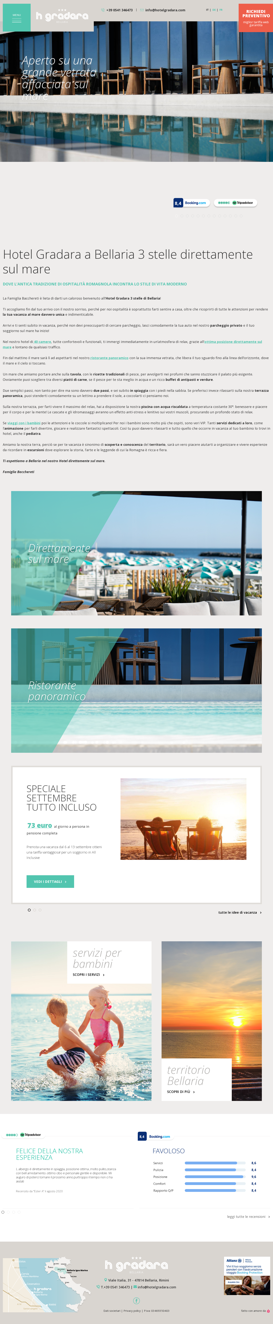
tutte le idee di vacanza (238, 912)
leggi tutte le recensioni (246, 1216)
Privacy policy (132, 1310)
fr (221, 10)
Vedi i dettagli (48, 881)
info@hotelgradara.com (165, 10)
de (214, 10)
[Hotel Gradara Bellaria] (62, 16)
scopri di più (179, 1091)
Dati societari (111, 1310)
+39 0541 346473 (119, 10)
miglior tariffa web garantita (255, 18)
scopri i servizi (87, 974)
